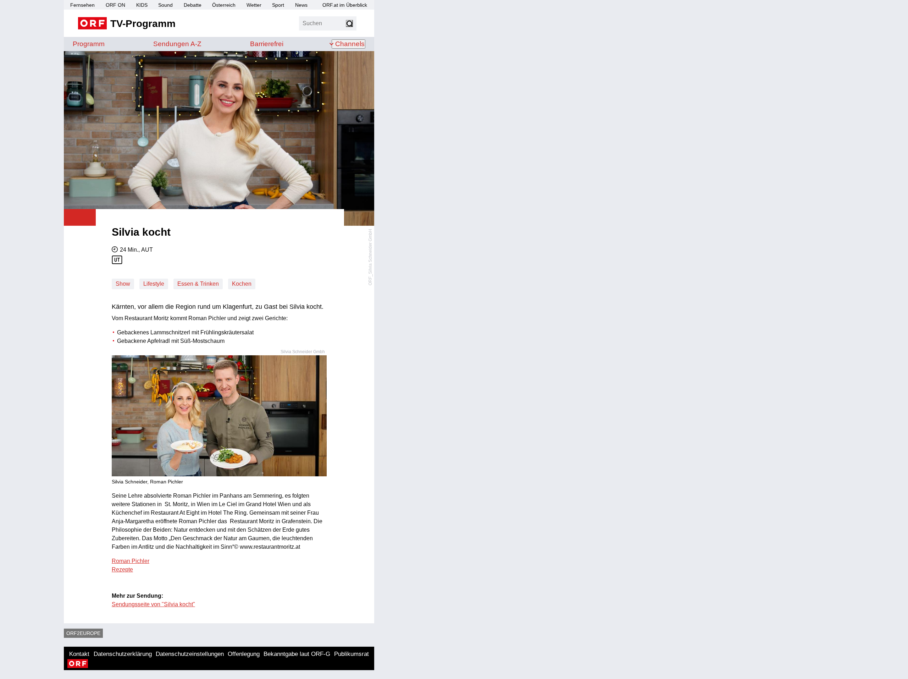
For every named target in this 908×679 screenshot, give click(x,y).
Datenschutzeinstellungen (190, 654)
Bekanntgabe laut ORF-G (297, 654)
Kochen (241, 284)
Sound (165, 5)
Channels (350, 44)
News (301, 5)
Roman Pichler (130, 561)
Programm (89, 44)
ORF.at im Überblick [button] (344, 5)
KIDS (142, 5)
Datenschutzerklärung (123, 654)
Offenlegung (244, 654)
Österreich (224, 5)
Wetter (254, 5)
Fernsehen (82, 5)
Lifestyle (153, 284)
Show (123, 284)
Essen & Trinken (198, 284)
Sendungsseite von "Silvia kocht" (153, 604)
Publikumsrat (351, 654)
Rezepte (122, 569)
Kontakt (79, 654)
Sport (278, 5)
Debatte (192, 5)
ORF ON (115, 5)
